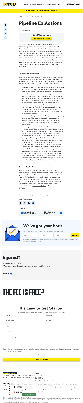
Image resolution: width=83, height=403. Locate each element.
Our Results (26, 4)
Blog (25, 16)
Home (20, 16)
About (48, 4)
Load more (6, 273)
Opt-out (45, 381)
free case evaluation (39, 186)
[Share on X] (5, 29)
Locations (33, 4)
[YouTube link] (10, 390)
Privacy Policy (43, 239)
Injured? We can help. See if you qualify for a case (41, 10)
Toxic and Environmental (35, 16)
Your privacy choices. (29, 394)
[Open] (59, 4)
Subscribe (75, 235)
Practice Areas (40, 4)
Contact (54, 4)
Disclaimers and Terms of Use (41, 402)
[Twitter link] (10, 387)
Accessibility (38, 381)
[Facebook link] (10, 389)
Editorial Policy (51, 381)
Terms (22, 355)
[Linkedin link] (10, 394)
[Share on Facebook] (5, 25)
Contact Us (48, 376)
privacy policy (37, 355)
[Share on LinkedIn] (5, 33)
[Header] (9, 4)
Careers (43, 376)
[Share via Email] (5, 37)
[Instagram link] (10, 392)
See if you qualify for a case (41, 38)
